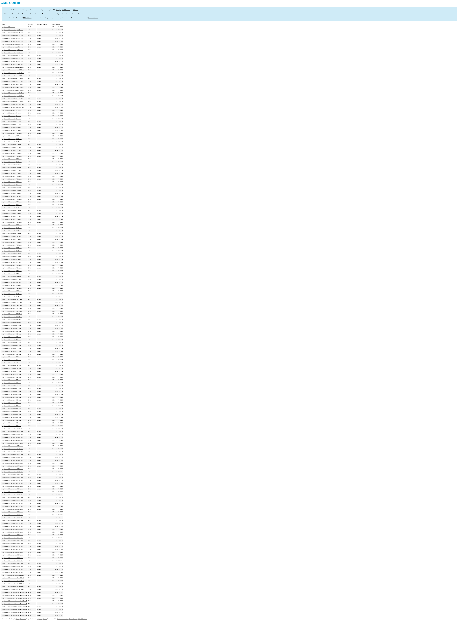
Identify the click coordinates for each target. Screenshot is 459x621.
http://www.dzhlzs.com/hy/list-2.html (12, 302)
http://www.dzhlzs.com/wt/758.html (11, 348)
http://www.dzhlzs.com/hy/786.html (12, 225)
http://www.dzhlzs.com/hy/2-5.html (11, 121)
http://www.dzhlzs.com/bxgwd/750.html (13, 90)
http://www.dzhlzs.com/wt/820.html (11, 420)
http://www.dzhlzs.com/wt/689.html (11, 334)
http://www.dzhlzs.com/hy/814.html (12, 273)
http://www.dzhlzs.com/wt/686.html (11, 325)
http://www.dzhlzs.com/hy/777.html (12, 207)
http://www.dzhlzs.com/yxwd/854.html (12, 540)
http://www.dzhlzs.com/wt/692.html (11, 342)
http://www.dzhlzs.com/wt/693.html (11, 345)
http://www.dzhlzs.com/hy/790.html (12, 233)
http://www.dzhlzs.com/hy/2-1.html (11, 110)
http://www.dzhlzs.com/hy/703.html (12, 153)
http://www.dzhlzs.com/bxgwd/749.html (13, 87)
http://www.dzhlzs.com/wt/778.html (11, 368)
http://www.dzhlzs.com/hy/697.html (12, 136)
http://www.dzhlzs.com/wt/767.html (11, 357)
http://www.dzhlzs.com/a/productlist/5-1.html (14, 592)
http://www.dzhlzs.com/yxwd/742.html (12, 469)
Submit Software (82, 619)
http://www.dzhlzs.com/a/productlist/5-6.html (14, 606)
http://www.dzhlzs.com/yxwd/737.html (12, 454)
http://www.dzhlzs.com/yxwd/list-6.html (13, 589)
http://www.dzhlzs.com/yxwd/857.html (12, 549)
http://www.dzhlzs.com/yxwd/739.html (12, 460)
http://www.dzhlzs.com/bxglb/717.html (12, 55)
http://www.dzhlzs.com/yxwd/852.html (12, 535)
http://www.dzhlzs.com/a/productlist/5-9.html (14, 615)
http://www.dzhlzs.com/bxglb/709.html (12, 32)
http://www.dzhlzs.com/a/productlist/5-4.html (14, 601)
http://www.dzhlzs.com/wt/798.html (11, 385)
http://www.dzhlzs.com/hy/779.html (12, 210)
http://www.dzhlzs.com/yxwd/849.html (12, 526)
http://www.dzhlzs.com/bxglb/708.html (12, 29)
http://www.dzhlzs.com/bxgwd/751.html (13, 93)
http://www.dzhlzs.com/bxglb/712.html (12, 41)
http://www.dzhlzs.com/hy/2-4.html (11, 118)
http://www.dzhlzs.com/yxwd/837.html (12, 492)
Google (58, 10)
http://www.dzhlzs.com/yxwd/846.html (12, 517)
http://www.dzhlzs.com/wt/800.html (11, 388)
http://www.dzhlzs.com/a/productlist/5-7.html (14, 609)
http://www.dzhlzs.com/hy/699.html (12, 141)
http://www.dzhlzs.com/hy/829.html (12, 296)
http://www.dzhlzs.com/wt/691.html (11, 339)
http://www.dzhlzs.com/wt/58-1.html (12, 314)
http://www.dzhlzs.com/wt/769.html (11, 360)
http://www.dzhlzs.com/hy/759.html (12, 173)
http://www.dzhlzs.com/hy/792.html (12, 236)
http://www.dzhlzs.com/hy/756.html (12, 167)
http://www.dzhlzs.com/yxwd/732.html (12, 440)
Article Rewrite (73, 619)
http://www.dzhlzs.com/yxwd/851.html (12, 532)
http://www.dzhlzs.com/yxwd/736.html (12, 451)
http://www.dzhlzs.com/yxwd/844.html (12, 512)
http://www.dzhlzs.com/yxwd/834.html (12, 483)
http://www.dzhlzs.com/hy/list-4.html (12, 308)
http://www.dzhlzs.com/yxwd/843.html (12, 509)
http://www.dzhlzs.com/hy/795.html (12, 242)
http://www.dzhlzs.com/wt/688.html (11, 331)
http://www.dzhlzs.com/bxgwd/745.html (13, 75)
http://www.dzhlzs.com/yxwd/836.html (12, 489)
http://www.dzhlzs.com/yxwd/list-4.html (13, 583)
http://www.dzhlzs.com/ (8, 27)
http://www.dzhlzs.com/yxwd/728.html (12, 428)
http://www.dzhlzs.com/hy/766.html (12, 187)
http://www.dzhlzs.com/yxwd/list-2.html (13, 578)
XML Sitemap (27, 18)
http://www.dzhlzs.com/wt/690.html (11, 337)
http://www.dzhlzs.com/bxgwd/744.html (13, 73)
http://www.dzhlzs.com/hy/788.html (12, 230)
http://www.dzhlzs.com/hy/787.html (12, 228)
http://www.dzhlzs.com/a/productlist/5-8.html (14, 612)
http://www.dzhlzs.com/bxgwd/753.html (13, 98)
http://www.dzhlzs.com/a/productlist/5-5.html (14, 603)
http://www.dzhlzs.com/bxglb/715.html (12, 50)
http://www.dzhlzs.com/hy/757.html (12, 170)
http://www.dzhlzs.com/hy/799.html (12, 250)
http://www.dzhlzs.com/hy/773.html (12, 199)
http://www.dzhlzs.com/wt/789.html (11, 377)
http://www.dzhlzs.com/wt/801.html (11, 391)
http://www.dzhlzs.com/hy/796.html (12, 245)
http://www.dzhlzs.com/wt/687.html (11, 328)
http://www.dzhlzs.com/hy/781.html (12, 216)
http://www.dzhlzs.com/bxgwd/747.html (13, 81)
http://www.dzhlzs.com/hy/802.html (12, 253)
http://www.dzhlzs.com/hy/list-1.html (12, 299)
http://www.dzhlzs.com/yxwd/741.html (12, 466)
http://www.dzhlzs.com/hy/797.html (12, 248)
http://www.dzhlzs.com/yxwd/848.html (12, 523)
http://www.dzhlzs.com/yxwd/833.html (12, 480)
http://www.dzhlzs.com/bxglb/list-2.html (13, 67)
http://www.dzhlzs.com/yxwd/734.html (12, 446)
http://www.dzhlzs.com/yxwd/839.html (12, 497)
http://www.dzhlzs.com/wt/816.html (11, 411)
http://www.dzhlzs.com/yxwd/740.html (12, 463)
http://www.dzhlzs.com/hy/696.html (12, 133)
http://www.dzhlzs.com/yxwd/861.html (12, 560)
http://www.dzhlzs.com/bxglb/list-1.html (13, 64)
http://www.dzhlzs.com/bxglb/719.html (12, 61)
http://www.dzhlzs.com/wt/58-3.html (12, 319)
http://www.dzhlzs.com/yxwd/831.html (12, 474)
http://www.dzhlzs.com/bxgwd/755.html (13, 101)
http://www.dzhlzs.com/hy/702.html (12, 150)
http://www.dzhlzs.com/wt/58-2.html (12, 316)
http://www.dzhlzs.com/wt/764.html (11, 354)
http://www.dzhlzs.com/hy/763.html (12, 182)
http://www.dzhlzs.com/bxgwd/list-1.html (13, 104)
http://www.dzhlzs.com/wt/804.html (11, 394)
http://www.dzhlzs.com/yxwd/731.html (12, 437)
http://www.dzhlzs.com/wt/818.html (11, 417)
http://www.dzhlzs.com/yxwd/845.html (12, 515)
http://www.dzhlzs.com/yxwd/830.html (12, 471)
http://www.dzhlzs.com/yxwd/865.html (12, 572)
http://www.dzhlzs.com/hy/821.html (12, 279)
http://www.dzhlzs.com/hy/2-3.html (11, 116)
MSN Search (66, 10)
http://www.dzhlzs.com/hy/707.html (12, 164)
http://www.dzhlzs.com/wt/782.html (11, 371)
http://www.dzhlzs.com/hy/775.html (12, 205)
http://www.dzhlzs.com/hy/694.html (12, 127)
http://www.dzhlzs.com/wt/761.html (11, 351)
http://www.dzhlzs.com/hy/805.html (12, 259)
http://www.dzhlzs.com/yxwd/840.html (12, 500)
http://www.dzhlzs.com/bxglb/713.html (12, 44)
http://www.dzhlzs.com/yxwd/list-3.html (13, 581)
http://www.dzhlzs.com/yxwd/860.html (12, 558)
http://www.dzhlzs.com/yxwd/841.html (12, 503)
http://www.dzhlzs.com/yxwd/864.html (12, 569)
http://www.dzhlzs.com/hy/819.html (12, 276)
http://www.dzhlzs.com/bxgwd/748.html (13, 84)
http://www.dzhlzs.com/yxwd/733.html (12, 443)
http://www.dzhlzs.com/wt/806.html (11, 397)
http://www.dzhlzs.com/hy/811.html (12, 268)
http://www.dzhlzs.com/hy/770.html (12, 193)
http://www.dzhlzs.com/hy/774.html (12, 202)
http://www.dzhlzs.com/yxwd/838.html (12, 494)
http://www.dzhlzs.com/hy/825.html (12, 288)
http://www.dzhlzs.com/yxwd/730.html (12, 434)
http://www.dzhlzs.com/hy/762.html (12, 179)
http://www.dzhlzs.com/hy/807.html (12, 262)
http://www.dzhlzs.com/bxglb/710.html (12, 35)
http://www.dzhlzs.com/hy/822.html (12, 282)
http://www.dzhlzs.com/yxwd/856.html (12, 546)
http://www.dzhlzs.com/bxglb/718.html (12, 58)
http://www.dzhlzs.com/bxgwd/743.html (13, 70)
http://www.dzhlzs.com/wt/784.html (11, 374)
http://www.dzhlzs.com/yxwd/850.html (12, 529)
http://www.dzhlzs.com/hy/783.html (12, 219)
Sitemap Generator (21, 619)
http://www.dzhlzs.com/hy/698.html (12, 139)
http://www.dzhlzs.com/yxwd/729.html (12, 431)
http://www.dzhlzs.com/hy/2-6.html (11, 124)
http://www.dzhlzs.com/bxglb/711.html (12, 38)
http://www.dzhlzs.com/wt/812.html (11, 405)
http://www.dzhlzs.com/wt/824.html (11, 423)
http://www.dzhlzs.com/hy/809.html (12, 265)
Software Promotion (62, 619)
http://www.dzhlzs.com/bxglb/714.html (12, 47)
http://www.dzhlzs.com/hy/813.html (12, 271)
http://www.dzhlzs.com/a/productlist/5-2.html (14, 595)
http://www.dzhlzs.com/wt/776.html (11, 365)
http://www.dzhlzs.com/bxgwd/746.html (13, 78)
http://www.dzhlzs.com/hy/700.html (12, 144)
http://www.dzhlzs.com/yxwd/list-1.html (13, 575)
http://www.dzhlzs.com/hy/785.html (12, 222)
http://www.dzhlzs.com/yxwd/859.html (12, 555)
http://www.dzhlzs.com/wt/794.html (11, 383)
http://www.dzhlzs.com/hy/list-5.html (12, 311)
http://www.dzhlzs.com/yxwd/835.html (12, 486)
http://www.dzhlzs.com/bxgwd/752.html (13, 96)
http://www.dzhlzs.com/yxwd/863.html (12, 566)
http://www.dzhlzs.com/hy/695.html (12, 130)
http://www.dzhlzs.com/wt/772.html (11, 362)
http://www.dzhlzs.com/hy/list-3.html (12, 305)
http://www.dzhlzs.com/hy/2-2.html (11, 113)
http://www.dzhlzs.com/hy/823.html (12, 285)
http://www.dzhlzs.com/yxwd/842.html (12, 506)
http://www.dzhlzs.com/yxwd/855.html (12, 543)
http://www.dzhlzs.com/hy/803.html (12, 256)
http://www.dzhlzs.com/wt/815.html (11, 408)
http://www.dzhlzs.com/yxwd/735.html (12, 449)
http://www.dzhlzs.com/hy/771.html (12, 196)
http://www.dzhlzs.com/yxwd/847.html (12, 520)
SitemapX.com (93, 18)
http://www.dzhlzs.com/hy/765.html (12, 184)
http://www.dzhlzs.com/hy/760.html (12, 176)
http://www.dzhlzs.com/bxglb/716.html (12, 52)
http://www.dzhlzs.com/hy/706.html (12, 162)
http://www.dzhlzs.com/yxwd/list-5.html (13, 586)
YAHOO (75, 10)
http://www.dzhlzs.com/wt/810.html (11, 403)
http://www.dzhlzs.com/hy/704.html (12, 156)
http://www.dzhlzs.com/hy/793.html (12, 239)
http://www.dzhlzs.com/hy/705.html (12, 159)
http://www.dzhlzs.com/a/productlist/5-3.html (14, 598)
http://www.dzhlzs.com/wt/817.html (11, 414)
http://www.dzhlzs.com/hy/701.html (12, 147)
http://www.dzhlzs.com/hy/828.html (12, 294)
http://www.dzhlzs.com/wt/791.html (11, 380)
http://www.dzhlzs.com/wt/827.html (11, 426)
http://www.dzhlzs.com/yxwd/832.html (12, 477)
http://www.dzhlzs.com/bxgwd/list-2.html (13, 107)
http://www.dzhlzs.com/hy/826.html (12, 291)
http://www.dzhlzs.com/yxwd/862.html (12, 563)
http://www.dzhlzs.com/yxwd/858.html (12, 552)
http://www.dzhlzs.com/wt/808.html (11, 400)
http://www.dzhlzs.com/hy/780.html (12, 213)
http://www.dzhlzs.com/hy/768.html (12, 190)
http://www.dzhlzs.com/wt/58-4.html (12, 322)
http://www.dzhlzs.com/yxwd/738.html (12, 457)
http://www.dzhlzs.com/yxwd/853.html (12, 537)
